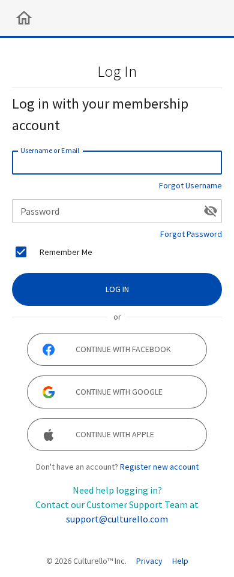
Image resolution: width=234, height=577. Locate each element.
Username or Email (49, 150)
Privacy (149, 560)
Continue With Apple (115, 434)
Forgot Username (190, 185)
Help (180, 560)
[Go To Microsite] (24, 18)
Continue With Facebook (123, 349)
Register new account (159, 466)
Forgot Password (191, 234)
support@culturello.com (117, 519)
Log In (117, 289)
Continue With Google (119, 391)
